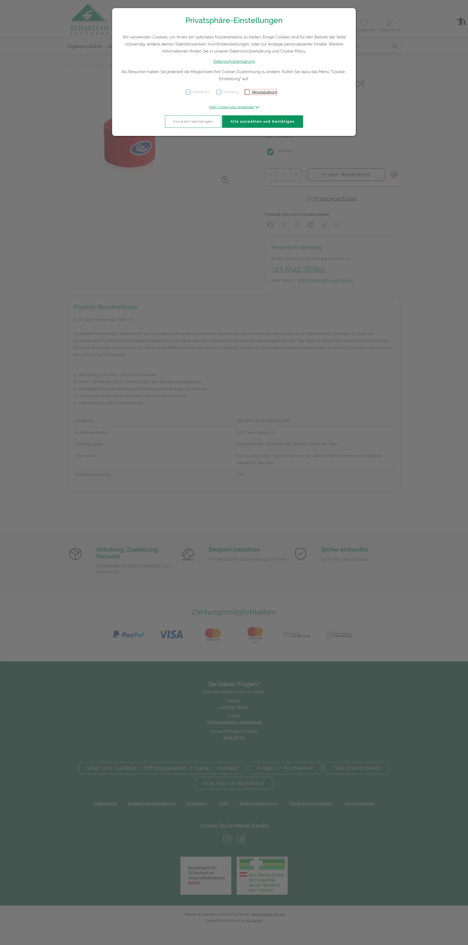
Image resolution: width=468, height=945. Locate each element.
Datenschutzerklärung (234, 61)
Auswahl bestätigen (193, 121)
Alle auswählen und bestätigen (262, 121)
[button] (234, 107)
